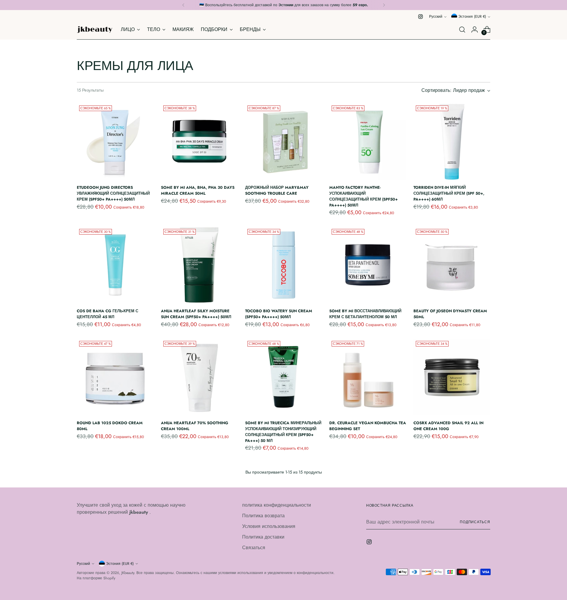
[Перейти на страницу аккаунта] (474, 29)
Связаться (253, 547)
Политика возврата (263, 515)
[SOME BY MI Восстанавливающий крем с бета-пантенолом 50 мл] (367, 265)
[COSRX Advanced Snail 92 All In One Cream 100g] (451, 377)
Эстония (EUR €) (472, 16)
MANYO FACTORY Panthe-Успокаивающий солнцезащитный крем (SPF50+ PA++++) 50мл (363, 196)
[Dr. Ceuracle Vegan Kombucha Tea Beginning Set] (367, 377)
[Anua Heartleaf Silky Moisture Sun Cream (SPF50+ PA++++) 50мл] (199, 265)
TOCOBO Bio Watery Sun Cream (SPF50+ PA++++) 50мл (278, 314)
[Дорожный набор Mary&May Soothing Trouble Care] (283, 141)
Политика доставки (263, 537)
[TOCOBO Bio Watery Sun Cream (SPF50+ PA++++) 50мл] (283, 265)
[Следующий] (383, 5)
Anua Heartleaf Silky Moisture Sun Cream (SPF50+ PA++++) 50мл (196, 314)
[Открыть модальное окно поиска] (462, 29)
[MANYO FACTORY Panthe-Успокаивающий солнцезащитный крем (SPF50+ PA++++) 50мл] (367, 141)
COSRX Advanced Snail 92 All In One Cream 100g (448, 426)
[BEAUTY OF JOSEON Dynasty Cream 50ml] (451, 265)
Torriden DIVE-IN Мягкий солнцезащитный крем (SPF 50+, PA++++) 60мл (448, 193)
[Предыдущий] (183, 5)
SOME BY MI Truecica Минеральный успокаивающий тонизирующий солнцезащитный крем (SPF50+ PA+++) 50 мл (283, 431)
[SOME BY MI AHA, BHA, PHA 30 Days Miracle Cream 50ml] (199, 141)
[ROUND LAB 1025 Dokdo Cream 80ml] (115, 377)
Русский (435, 16)
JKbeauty (127, 572)
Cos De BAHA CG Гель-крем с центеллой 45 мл (107, 314)
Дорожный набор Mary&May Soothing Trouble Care (277, 190)
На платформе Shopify (96, 578)
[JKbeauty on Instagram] (420, 16)
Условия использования (268, 526)
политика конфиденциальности (276, 505)
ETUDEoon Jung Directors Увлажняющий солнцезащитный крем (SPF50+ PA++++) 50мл (113, 193)
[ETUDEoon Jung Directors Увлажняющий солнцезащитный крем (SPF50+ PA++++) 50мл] (115, 141)
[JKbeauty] (94, 29)
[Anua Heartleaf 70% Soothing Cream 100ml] (199, 377)
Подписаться (475, 522)
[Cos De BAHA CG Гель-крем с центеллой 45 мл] (115, 265)
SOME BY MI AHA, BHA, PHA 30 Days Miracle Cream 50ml (197, 190)
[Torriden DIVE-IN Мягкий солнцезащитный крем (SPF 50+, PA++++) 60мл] (451, 141)
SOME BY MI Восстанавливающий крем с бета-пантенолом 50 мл (365, 314)
